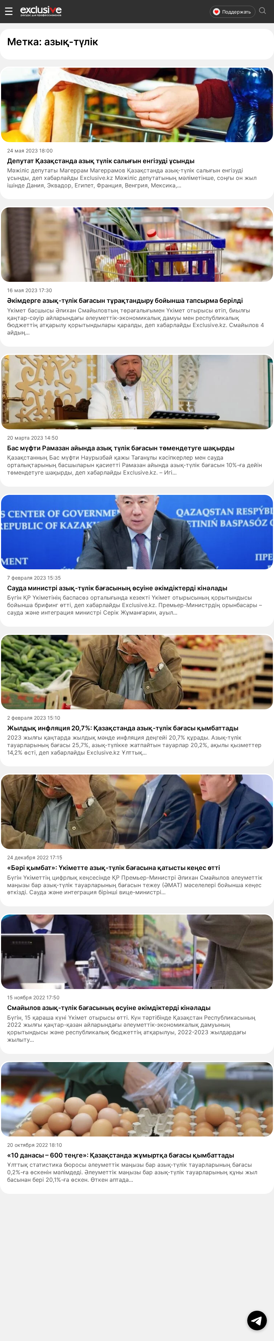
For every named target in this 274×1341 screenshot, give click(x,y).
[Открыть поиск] (262, 12)
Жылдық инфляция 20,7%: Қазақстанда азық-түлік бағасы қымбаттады (122, 728)
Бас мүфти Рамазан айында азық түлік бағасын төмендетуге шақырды (120, 448)
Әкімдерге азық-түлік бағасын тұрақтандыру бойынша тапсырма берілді (125, 300)
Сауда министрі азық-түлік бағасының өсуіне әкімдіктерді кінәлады (117, 588)
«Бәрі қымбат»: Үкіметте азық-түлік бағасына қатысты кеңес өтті (113, 867)
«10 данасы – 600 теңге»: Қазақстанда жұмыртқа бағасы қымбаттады (120, 1155)
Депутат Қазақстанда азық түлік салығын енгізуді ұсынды (100, 161)
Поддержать (236, 12)
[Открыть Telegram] (257, 1320)
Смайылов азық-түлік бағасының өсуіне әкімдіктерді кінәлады (108, 1007)
